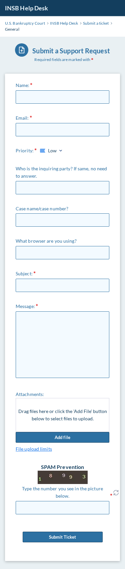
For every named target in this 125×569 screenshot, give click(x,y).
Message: (25, 306)
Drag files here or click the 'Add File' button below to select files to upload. (62, 414)
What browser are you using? (46, 241)
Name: (23, 85)
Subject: (24, 273)
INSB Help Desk (26, 8)
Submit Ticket (62, 537)
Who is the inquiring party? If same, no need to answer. (61, 172)
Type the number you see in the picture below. (62, 492)
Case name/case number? (42, 208)
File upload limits (34, 449)
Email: (22, 118)
